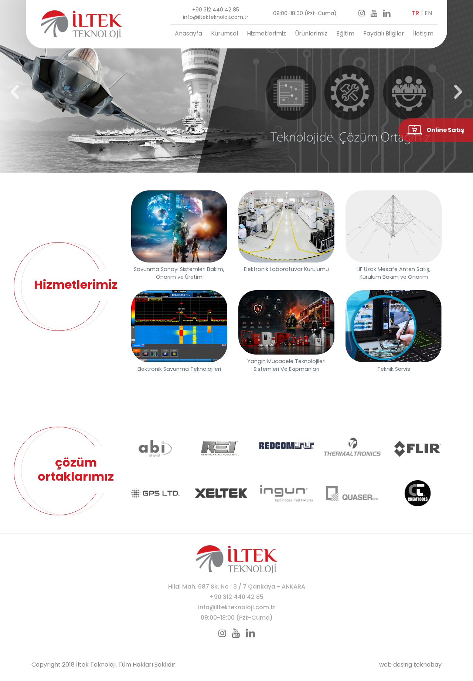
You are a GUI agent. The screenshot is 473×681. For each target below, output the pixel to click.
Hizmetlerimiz (266, 33)
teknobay (428, 664)
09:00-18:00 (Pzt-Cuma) (305, 13)
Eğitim (345, 33)
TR (415, 13)
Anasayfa (188, 33)
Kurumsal (224, 33)
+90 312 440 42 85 (215, 9)
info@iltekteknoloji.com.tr (215, 17)
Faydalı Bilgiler (383, 33)
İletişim (423, 33)
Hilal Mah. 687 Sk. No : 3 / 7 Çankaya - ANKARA (236, 586)
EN (428, 13)
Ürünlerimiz (311, 33)
